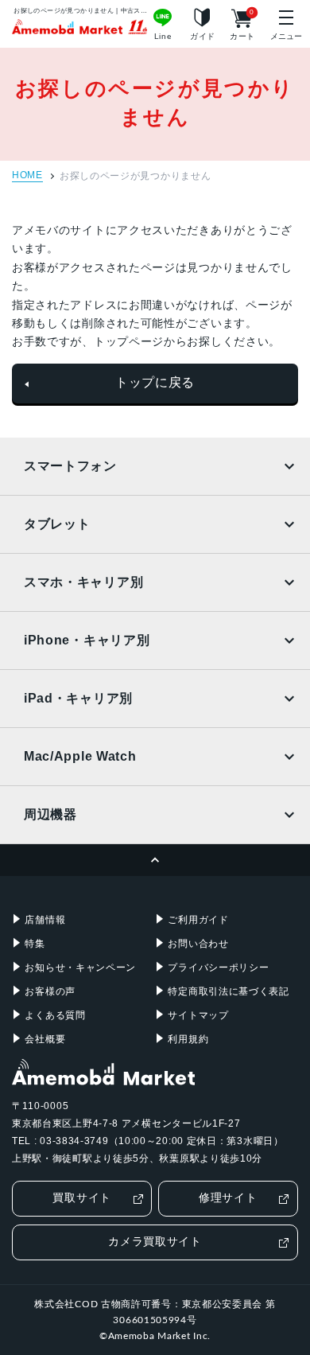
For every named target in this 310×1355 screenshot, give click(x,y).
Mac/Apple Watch (80, 756)
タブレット (57, 524)
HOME (27, 175)
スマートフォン (70, 466)
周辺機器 (50, 814)
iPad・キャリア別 (78, 698)
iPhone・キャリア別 (86, 640)
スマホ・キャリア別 (83, 582)
